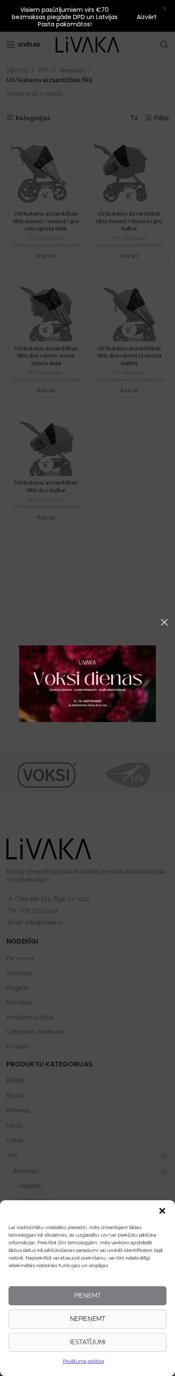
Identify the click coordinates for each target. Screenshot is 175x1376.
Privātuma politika (83, 1361)
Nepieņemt (87, 1319)
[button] (162, 1211)
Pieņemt (87, 1295)
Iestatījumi (87, 1342)
